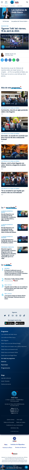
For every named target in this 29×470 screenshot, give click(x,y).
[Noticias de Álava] (7, 447)
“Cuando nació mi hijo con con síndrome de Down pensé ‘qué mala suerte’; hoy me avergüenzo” (16, 288)
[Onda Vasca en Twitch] (20, 315)
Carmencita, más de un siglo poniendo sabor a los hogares (14, 111)
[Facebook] (9, 59)
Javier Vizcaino (5, 381)
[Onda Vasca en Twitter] (5, 315)
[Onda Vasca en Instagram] (16, 315)
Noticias (3, 361)
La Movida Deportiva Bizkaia (7, 212)
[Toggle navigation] (2, 2)
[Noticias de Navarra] (21, 447)
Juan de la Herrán (6, 378)
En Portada (6, 21)
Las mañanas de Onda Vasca (9, 334)
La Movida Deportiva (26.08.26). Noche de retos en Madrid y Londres (9, 241)
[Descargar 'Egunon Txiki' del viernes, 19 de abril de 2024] (15, 47)
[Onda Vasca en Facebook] (8, 315)
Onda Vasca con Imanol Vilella (9, 352)
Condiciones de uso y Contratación (14, 425)
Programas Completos (7, 247)
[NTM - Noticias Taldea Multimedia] (14, 439)
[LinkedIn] (6, 59)
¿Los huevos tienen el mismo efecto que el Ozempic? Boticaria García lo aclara (15, 297)
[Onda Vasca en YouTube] (12, 315)
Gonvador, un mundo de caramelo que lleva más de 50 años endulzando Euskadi (14, 137)
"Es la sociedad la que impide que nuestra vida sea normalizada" (12, 192)
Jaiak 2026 (19, 6)
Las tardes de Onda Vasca (8, 337)
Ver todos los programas (8, 358)
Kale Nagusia (4, 340)
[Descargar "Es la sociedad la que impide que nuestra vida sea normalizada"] (16, 184)
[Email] (17, 59)
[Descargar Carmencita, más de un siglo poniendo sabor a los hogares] (16, 104)
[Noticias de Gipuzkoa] (17, 444)
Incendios (13, 6)
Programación (5, 368)
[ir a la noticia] (14, 98)
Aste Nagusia (5, 6)
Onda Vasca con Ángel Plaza (9, 355)
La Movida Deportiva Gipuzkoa (7, 237)
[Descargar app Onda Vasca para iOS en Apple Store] (20, 323)
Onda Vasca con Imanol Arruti (9, 349)
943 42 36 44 (15, 405)
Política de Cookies (20, 422)
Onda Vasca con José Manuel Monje (10, 343)
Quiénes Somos (10, 419)
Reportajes (4, 365)
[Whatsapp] (13, 59)
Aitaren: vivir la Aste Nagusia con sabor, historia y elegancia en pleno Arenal (13, 165)
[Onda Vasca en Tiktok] (24, 315)
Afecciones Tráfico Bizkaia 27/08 (13, 279)
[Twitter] (2, 59)
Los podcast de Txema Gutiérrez (10, 108)
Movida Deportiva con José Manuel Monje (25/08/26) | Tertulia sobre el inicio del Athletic (8, 230)
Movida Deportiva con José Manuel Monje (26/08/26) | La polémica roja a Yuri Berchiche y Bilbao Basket (8, 217)
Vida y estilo (8, 285)
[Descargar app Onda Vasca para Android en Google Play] (10, 323)
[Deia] (6, 444)
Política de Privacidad (9, 422)
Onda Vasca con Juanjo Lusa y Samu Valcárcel (13, 346)
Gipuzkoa (6, 268)
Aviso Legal (19, 419)
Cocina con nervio (6, 384)
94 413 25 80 (15, 401)
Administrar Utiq (14, 428)
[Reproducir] (3, 47)
